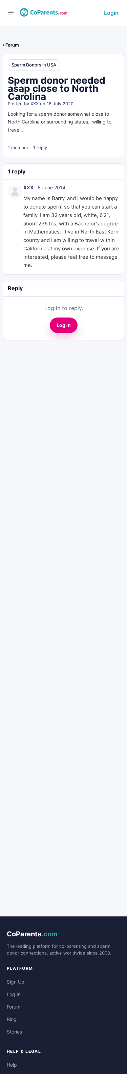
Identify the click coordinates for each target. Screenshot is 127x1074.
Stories (14, 1032)
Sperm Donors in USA (34, 64)
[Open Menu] (11, 12)
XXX (34, 103)
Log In (14, 994)
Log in (64, 325)
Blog (12, 1019)
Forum (13, 1007)
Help (12, 1065)
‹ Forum (11, 45)
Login (111, 12)
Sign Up (15, 982)
